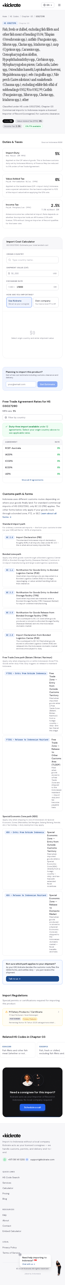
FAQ (4, 1215)
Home (5, 16)
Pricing (6, 1193)
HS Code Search (11, 1177)
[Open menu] (59, 5)
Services (7, 1182)
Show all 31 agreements (32, 480)
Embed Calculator (12, 1231)
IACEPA (8, 454)
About (6, 1220)
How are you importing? (20, 294)
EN (48, 5)
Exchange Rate (14, 281)
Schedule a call (32, 1107)
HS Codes (14, 16)
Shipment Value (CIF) (17, 267)
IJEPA (8, 473)
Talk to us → (15, 978)
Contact (7, 1225)
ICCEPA (9, 461)
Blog (5, 1198)
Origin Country (15, 254)
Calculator (8, 1188)
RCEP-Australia (13, 448)
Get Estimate (47, 384)
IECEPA (8, 467)
